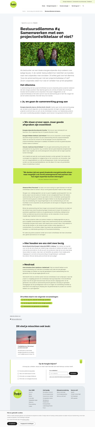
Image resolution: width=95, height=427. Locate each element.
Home (43, 6)
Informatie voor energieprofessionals (28, 378)
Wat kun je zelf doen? (61, 396)
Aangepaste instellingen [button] (27, 423)
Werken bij (31, 402)
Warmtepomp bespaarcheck (46, 401)
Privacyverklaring (32, 404)
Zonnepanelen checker (48, 398)
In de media (31, 398)
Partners (30, 396)
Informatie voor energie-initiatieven (27, 376)
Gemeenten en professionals (79, 1)
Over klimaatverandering (62, 394)
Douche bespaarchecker (48, 394)
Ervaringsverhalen (46, 403)
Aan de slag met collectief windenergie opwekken (36, 299)
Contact (30, 406)
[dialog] (47, 419)
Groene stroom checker (48, 396)
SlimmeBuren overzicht (48, 392)
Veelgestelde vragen (33, 400)
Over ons (31, 392)
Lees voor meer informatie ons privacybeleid (60, 376)
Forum (44, 407)
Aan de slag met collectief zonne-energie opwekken (37, 303)
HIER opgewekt (74, 398)
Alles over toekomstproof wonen (27, 373)
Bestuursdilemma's (17, 319)
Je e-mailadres (53, 370)
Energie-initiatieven (67, 1)
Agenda (72, 392)
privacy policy (25, 419)
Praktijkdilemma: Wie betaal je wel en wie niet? (26, 347)
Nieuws (30, 394)
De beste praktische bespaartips (27, 371)
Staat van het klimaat (61, 392)
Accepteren (12, 423)
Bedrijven (90, 1)
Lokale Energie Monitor (48, 405)
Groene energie (64, 6)
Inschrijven (73, 373)
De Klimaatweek (74, 396)
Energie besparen (51, 6)
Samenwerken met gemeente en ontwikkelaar (35, 306)
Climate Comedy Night (76, 394)
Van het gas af (75, 6)
